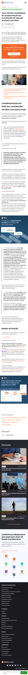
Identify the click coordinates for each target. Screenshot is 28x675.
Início (9, 7)
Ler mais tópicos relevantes (14, 524)
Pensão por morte (6, 601)
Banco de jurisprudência (7, 638)
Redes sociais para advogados (8, 634)
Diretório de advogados (7, 640)
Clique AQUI (10, 351)
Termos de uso (5, 653)
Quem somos (4, 647)
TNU (17, 115)
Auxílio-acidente (5, 603)
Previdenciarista (9, 24)
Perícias (3, 624)
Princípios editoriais (6, 649)
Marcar (24, 672)
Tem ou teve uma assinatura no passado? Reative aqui (10, 551)
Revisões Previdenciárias (7, 628)
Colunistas (16, 7)
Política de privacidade (7, 655)
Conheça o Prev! (14, 54)
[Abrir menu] (25, 3)
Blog (12, 7)
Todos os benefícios (6, 605)
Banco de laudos (5, 636)
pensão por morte (18, 128)
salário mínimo (9, 186)
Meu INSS (4, 622)
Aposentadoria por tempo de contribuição (11, 591)
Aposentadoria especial (7, 599)
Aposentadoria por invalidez (8, 593)
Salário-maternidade (6, 597)
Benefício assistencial (6, 595)
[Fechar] (1, 671)
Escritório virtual (5, 642)
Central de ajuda (5, 651)
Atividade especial (6, 618)
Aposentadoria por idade (7, 587)
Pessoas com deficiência (7, 626)
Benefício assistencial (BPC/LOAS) (9, 620)
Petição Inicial (7, 337)
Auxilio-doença (5, 589)
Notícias (3, 611)
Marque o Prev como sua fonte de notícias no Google (13, 9)
